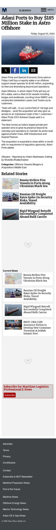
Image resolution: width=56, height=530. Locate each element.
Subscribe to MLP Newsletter (17, 476)
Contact (7, 470)
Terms (6, 450)
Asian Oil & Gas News (14, 515)
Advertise (7, 443)
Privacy (6, 456)
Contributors (9, 462)
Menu (51, 9)
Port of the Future (11, 489)
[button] (28, 50)
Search (26, 10)
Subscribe (9, 395)
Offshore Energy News (14, 503)
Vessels (28, 164)
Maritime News (10, 496)
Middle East (21, 167)
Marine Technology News (16, 509)
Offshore (19, 164)
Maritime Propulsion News (16, 482)
